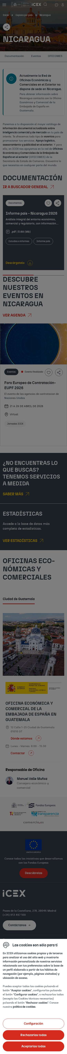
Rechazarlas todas (33, 1035)
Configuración (33, 1023)
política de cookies (24, 1006)
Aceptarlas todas (33, 1046)
